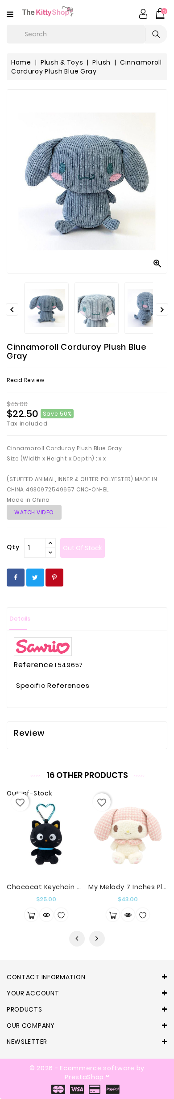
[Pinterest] (54, 577)
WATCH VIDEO (34, 512)
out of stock (82, 547)
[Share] (16, 577)
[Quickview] (46, 914)
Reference (33, 664)
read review (26, 380)
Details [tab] (19, 618)
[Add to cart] (113, 914)
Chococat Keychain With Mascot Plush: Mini (82, 886)
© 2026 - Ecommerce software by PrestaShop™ (87, 1073)
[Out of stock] (31, 914)
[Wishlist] (61, 914)
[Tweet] (35, 577)
